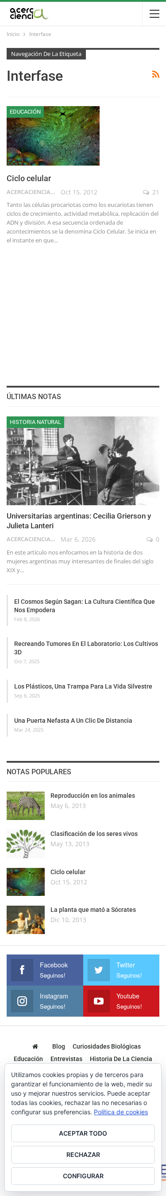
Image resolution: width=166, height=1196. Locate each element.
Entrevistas (66, 1058)
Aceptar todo (83, 1133)
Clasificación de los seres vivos (94, 833)
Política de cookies (121, 1112)
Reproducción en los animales (92, 795)
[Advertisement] (83, 313)
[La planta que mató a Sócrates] (26, 920)
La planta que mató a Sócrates (93, 909)
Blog (58, 1046)
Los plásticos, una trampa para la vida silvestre (83, 686)
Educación (25, 111)
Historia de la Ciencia (121, 1058)
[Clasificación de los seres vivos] (26, 844)
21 (155, 192)
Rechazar (83, 1154)
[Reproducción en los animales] (26, 806)
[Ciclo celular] (53, 136)
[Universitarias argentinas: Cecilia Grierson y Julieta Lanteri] (83, 460)
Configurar (83, 1176)
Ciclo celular (29, 178)
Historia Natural (35, 422)
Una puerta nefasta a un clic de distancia (73, 720)
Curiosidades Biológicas (107, 1046)
